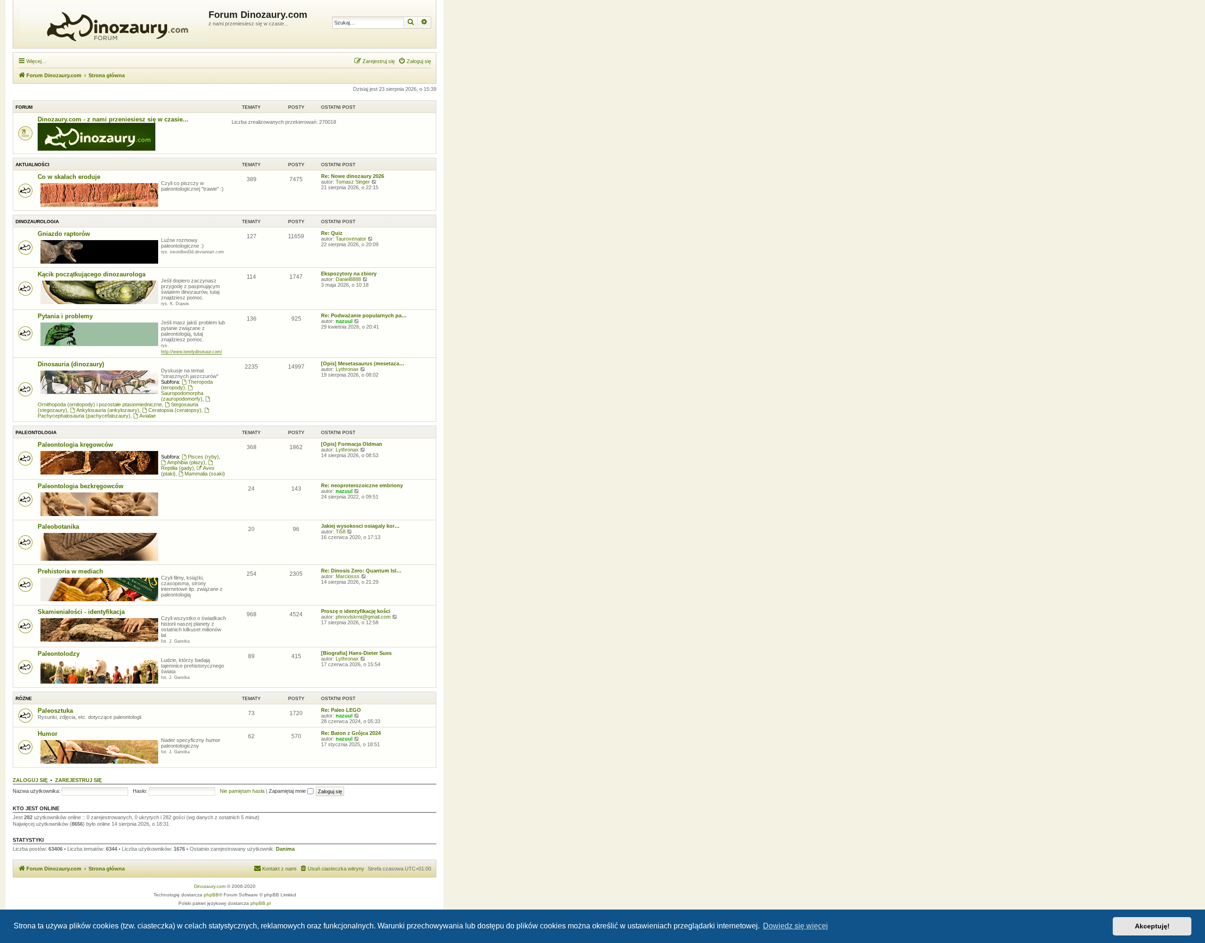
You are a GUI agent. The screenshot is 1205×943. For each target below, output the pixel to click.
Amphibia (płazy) (186, 462)
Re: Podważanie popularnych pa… (364, 315)
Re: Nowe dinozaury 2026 (352, 176)
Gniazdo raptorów (64, 233)
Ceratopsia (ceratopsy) (174, 410)
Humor (47, 733)
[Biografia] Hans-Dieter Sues (356, 653)
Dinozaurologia (37, 221)
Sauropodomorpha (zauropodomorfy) (182, 396)
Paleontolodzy (59, 653)
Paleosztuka (55, 710)
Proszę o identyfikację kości (355, 611)
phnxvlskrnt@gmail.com (363, 617)
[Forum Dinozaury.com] (112, 24)
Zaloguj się (30, 780)
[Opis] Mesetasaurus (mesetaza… (362, 363)
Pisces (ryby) (203, 456)
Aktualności (32, 164)
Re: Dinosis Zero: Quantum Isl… (361, 570)
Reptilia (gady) (177, 468)
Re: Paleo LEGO (341, 710)
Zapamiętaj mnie (288, 791)
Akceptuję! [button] (1152, 926)
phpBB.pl (260, 903)
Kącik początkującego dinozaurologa (91, 274)
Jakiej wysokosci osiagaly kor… (360, 526)
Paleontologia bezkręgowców (80, 486)
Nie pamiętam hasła (242, 791)
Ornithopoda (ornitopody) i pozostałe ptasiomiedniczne (100, 404)
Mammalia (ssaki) (205, 473)
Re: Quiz (332, 233)
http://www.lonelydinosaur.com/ (191, 351)
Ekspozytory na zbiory (349, 273)
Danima (285, 849)
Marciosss (348, 576)
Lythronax (347, 369)
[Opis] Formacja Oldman (351, 444)
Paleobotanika (58, 526)
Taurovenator (351, 239)
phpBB (211, 894)
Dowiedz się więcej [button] (795, 926)
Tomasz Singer (353, 182)
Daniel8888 (348, 279)
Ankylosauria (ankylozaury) (107, 410)
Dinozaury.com (209, 886)
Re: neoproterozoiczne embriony (362, 485)
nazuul (344, 321)
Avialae (147, 416)
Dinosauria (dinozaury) (71, 364)
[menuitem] (414, 61)
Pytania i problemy (65, 316)
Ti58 (340, 531)
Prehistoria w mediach (70, 571)
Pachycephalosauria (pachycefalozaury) (84, 416)
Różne (24, 698)
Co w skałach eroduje (69, 176)
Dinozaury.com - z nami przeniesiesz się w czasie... (113, 119)
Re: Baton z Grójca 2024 (351, 733)
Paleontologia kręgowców (75, 444)
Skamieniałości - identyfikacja (81, 611)
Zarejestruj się (78, 780)
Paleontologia (36, 432)
